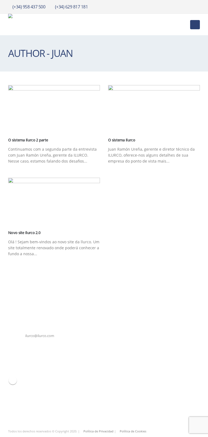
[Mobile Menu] (195, 24)
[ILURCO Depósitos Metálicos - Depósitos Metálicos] (35, 24)
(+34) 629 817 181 (71, 7)
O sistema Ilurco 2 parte (28, 140)
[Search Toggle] (182, 25)
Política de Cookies (133, 431)
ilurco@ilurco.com (39, 336)
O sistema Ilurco (121, 140)
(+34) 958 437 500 (29, 7)
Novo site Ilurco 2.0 (24, 232)
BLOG (13, 380)
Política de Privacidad (98, 431)
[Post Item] (54, 108)
